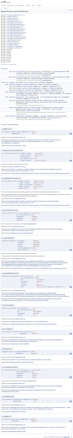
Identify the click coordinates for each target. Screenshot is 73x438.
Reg (16, 266)
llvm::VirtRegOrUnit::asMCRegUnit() (16, 261)
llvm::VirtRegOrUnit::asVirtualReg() (34, 261)
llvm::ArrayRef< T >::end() (13, 359)
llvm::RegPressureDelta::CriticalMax (16, 201)
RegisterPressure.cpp (20, 137)
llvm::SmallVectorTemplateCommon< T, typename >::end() (38, 140)
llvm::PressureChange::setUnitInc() (10, 170)
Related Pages (10, 5)
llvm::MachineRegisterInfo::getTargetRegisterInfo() (14, 264)
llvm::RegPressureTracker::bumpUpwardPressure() (21, 362)
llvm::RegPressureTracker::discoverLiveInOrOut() (21, 390)
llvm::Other (22, 141)
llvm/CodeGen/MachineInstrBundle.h (16, 29)
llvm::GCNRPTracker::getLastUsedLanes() (19, 298)
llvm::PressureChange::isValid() (51, 201)
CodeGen (5, 8)
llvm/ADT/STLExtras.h (12, 18)
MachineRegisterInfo (60, 71)
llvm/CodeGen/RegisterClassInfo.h (16, 33)
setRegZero (19, 88)
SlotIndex (42, 93)
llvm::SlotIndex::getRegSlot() (42, 262)
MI (62, 264)
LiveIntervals (31, 82)
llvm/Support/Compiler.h (13, 43)
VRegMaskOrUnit (33, 84)
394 (11, 424)
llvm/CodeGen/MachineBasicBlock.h (16, 24)
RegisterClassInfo (48, 102)
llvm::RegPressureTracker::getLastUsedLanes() (41, 298)
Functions (71, 10)
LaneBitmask (34, 73)
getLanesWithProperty (21, 92)
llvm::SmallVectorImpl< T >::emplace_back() (18, 427)
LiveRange (11, 82)
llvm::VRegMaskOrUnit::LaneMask (10, 141)
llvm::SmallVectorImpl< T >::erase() (62, 407)
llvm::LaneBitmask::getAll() (50, 293)
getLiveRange (19, 82)
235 (11, 337)
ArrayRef (25, 84)
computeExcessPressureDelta (23, 100)
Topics (15, 5)
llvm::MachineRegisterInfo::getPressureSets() (35, 229)
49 (10, 383)
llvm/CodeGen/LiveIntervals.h (15, 22)
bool (63, 92)
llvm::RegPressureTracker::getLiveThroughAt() (37, 300)
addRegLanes (19, 86)
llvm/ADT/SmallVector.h (13, 19)
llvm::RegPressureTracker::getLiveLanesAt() (12, 300)
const (53, 71)
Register (20, 266)
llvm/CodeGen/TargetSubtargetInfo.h (16, 38)
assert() (22, 140)
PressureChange (37, 109)
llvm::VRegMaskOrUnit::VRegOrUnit (10, 143)
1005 (11, 198)
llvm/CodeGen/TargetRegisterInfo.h (16, 37)
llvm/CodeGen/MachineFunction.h (15, 26)
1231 (11, 258)
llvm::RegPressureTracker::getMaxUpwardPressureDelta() (55, 173)
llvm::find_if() (57, 140)
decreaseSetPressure (21, 77)
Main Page (3, 5)
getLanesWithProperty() (27, 321)
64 (10, 226)
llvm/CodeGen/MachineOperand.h (15, 30)
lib (1, 8)
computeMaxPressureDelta (22, 107)
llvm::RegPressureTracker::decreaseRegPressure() (21, 233)
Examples (39, 5)
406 (11, 405)
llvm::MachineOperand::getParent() (25, 262)
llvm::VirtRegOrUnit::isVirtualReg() (52, 264)
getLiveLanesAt (20, 97)
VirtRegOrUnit (19, 73)
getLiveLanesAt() (57, 298)
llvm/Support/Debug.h (12, 44)
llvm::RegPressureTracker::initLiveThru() (43, 390)
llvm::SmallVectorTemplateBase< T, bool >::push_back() (38, 141)
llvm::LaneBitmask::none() (21, 230)
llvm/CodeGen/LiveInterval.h (14, 21)
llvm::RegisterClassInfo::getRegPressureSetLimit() (49, 169)
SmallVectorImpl (27, 86)
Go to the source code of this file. (9, 64)
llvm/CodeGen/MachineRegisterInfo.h (16, 32)
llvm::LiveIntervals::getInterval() (30, 294)
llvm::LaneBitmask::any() (13, 140)
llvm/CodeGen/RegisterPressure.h (15, 15)
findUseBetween (20, 116)
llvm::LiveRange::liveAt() (42, 321)
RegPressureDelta (29, 102)
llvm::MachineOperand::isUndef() (35, 264)
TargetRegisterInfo (46, 75)
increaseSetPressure (21, 71)
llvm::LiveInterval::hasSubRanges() (25, 296)
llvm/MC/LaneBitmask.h (13, 41)
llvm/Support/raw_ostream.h (14, 47)
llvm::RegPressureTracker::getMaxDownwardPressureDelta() (23, 173)
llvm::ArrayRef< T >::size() (27, 170)
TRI (23, 266)
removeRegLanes (20, 90)
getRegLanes (19, 84)
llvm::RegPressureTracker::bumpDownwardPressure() (53, 268)
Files (33, 5)
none (32, 230)
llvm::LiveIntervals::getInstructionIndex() (53, 261)
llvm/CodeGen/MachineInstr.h (14, 27)
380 (11, 137)
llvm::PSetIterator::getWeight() (54, 229)
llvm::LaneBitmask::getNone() (9, 262)
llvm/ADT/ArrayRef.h (12, 16)
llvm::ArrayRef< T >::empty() (14, 169)
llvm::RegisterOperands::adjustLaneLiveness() (20, 324)
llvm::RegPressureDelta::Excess (29, 169)
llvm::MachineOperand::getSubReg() (58, 262)
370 (11, 357)
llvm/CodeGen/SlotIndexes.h (14, 35)
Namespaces (21, 5)
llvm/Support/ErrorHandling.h (15, 46)
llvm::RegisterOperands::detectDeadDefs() (19, 344)
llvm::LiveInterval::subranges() (61, 296)
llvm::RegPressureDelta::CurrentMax (34, 201)
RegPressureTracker (10, 196)
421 (11, 290)
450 (11, 319)
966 (11, 166)
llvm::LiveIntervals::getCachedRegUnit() (11, 294)
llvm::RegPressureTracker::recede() (17, 145)
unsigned (37, 71)
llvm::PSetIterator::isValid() (8, 230)
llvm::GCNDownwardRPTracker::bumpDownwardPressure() (23, 268)
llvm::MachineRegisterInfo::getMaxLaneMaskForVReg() (51, 294)
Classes (28, 5)
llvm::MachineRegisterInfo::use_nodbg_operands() (38, 266)
